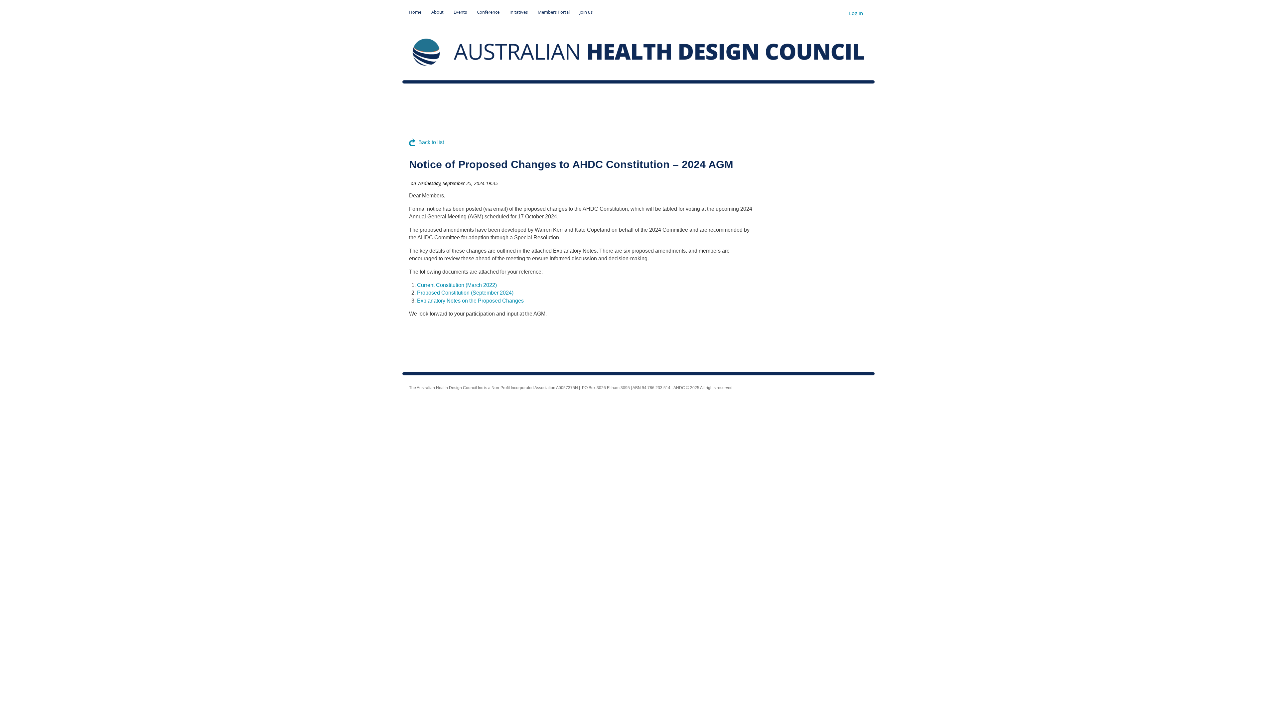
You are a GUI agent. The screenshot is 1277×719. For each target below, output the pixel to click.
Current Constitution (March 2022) (457, 285)
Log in (856, 13)
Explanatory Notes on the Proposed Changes (470, 301)
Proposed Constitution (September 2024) (465, 293)
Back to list (431, 142)
